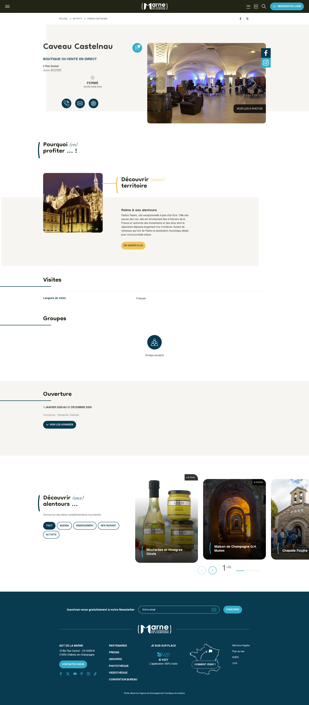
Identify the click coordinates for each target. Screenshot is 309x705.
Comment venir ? (205, 664)
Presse (114, 652)
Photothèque (119, 665)
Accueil (63, 19)
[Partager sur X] (247, 19)
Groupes (115, 659)
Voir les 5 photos (250, 108)
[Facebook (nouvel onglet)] (60, 673)
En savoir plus (133, 245)
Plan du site (238, 651)
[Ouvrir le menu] (7, 6)
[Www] (93, 103)
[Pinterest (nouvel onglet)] (81, 673)
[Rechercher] (264, 6)
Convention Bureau (123, 679)
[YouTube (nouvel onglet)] (75, 673)
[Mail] (80, 103)
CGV (234, 663)
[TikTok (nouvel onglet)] (95, 673)
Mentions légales (241, 645)
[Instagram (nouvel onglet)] (88, 673)
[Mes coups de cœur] (256, 6)
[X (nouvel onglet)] (68, 673)
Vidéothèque (118, 672)
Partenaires (118, 645)
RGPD (235, 657)
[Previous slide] (158, 83)
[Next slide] (254, 83)
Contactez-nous (73, 664)
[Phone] (66, 103)
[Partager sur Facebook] (240, 19)
